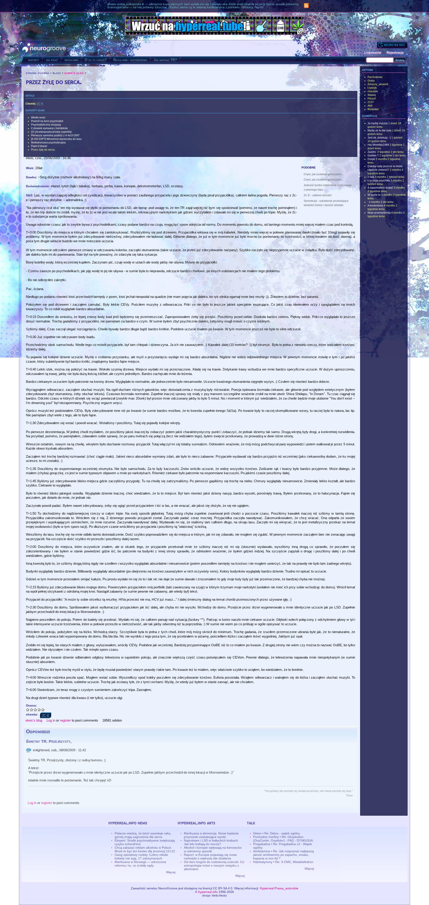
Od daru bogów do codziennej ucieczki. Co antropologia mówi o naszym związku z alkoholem (214, 865)
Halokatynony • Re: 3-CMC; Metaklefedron (283, 862)
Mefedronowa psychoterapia (48, 142)
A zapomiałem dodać (380, 187)
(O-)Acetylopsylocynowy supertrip (51, 131)
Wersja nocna (392, 44)
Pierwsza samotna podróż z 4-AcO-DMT (55, 135)
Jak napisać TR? (165, 60)
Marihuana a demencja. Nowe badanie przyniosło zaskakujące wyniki (211, 835)
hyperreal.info (208, 892)
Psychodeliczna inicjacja (46, 124)
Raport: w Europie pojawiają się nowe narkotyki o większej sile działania (210, 856)
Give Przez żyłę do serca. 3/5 (35, 709)
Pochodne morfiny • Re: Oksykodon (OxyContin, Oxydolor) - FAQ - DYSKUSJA (283, 838)
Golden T (373, 155)
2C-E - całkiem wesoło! (318, 195)
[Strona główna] (44, 48)
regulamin (71, 60)
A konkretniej (375, 205)
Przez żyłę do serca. (43, 149)
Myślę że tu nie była (379, 130)
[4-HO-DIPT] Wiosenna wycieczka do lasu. (56, 139)
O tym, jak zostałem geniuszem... (323, 174)
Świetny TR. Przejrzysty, (49, 741)
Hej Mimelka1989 (378, 144)
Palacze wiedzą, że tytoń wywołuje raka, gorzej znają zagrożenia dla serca (143, 835)
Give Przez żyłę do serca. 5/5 (43, 709)
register (65, 720)
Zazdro (372, 152)
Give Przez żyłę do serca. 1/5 (28, 709)
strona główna (37, 73)
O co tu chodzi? (96, 60)
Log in (50, 720)
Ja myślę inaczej (378, 123)
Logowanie (372, 52)
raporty (33, 60)
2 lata (371, 177)
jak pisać (52, 60)
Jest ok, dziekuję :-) (379, 137)
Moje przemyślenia (379, 212)
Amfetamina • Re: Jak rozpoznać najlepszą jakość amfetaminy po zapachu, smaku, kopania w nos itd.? (283, 854)
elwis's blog (74, 73)
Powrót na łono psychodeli (47, 121)
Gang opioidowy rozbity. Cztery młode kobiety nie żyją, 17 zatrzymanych (141, 856)
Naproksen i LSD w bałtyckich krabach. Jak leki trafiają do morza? (211, 842)
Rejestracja (395, 52)
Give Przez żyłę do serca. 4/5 (39, 709)
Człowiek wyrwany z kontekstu (49, 128)
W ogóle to (374, 194)
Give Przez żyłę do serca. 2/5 (32, 709)
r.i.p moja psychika (379, 180)
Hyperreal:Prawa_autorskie (279, 888)
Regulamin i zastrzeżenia (130, 60)
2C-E (40, 103)
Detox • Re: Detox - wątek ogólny (276, 833)
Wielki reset (38, 117)
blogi (57, 73)
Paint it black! (39, 146)
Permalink (28, 750)
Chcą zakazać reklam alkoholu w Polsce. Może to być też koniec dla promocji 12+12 (145, 849)
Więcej (170, 872)
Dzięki (371, 159)
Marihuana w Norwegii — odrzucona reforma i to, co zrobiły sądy (140, 863)
